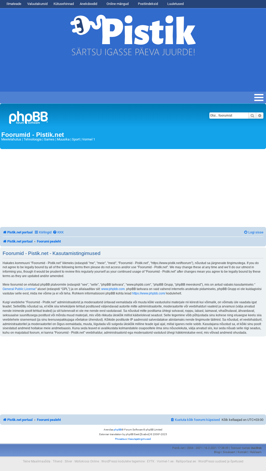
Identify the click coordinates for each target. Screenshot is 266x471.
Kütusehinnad (64, 4)
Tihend (57, 461)
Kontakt (243, 452)
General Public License (19, 289)
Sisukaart (229, 452)
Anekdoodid (88, 4)
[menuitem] (58, 232)
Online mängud (117, 4)
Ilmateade (13, 4)
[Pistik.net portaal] (86, 118)
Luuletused (175, 4)
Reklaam (256, 452)
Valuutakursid (37, 4)
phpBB (118, 429)
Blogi (217, 452)
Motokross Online (87, 461)
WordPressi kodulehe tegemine (123, 461)
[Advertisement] (94, 76)
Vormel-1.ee (165, 461)
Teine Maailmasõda (36, 461)
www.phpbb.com (113, 289)
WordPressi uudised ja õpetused (220, 461)
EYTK (151, 461)
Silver (68, 461)
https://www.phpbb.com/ (148, 293)
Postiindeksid (147, 4)
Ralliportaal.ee (186, 461)
